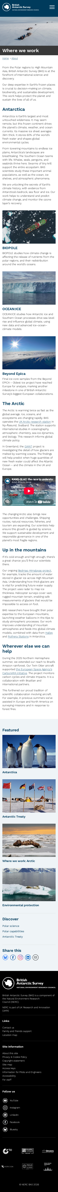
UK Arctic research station (35, 421)
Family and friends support (17, 1031)
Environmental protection (20, 905)
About (14, 58)
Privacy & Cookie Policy (14, 1057)
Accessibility (9, 1076)
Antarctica (9, 772)
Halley (49, 632)
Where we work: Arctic (18, 861)
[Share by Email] (36, 957)
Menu (52, 7)
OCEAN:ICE (11, 309)
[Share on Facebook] (13, 957)
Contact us (8, 1027)
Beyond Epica (14, 374)
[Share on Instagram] (20, 957)
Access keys (8, 1068)
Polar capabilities (13, 931)
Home (5, 58)
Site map (7, 1064)
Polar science (10, 925)
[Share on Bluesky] (5, 957)
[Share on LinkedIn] (28, 957)
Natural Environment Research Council (21, 1000)
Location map (9, 1035)
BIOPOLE (10, 248)
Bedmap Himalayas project (34, 570)
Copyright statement (13, 1060)
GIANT (28, 446)
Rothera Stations (18, 636)
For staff (6, 1079)
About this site (10, 1053)
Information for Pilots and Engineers (21, 1072)
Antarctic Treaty (13, 816)
